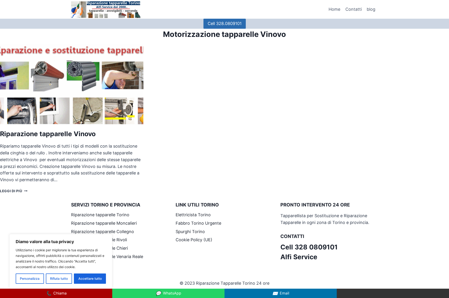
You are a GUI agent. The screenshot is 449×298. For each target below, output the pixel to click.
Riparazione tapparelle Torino (100, 214)
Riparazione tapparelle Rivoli (99, 239)
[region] (60, 261)
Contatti (353, 9)
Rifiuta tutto (59, 278)
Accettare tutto (90, 278)
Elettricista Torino (193, 214)
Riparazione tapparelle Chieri (100, 248)
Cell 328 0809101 (309, 247)
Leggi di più (13, 191)
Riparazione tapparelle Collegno (103, 231)
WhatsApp (168, 293)
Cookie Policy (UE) (194, 239)
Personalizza (30, 278)
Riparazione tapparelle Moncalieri (104, 223)
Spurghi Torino (190, 231)
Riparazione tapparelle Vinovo (48, 134)
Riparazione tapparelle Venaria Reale (107, 256)
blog (371, 9)
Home (334, 9)
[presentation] (71, 84)
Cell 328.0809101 (225, 23)
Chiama (56, 293)
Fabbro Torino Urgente (198, 223)
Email (280, 293)
